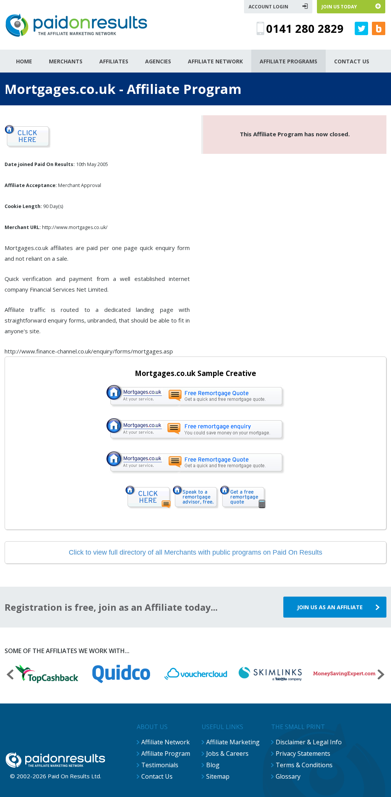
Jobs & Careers (227, 753)
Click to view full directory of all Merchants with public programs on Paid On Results (195, 552)
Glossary (288, 776)
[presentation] (9, 675)
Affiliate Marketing (233, 742)
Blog (213, 765)
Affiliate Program (165, 753)
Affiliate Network (165, 742)
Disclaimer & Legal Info (309, 742)
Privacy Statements (303, 753)
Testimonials (159, 765)
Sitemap (217, 776)
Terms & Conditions (304, 765)
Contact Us (157, 776)
